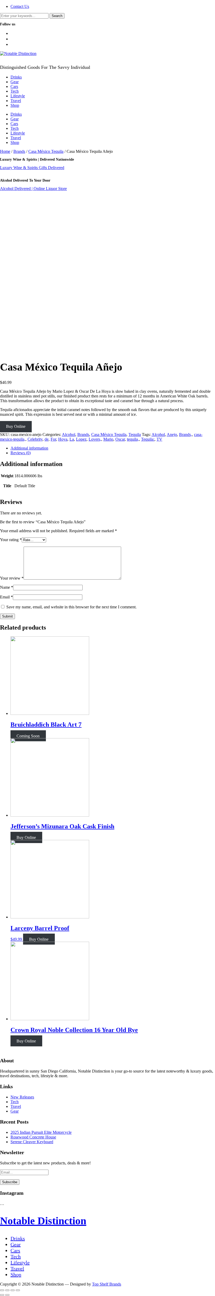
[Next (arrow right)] (7, 1295)
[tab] (112, 448)
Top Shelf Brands (106, 1284)
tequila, (133, 439)
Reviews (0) (20, 453)
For (53, 439)
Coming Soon (28, 735)
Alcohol (68, 434)
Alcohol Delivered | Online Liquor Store (33, 188)
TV (159, 439)
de (47, 439)
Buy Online (15, 426)
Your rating (11, 539)
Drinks (16, 77)
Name (6, 587)
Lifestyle (17, 96)
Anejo (172, 434)
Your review (12, 578)
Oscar (120, 439)
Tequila (134, 434)
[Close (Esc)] (2, 1290)
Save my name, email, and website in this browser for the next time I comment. (71, 607)
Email (6, 597)
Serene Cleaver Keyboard (31, 1142)
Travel (15, 100)
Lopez (81, 439)
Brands (19, 151)
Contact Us (19, 6)
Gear (14, 82)
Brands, (185, 434)
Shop (14, 105)
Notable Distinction (43, 1221)
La (71, 439)
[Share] (7, 1290)
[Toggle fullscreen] (12, 1290)
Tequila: (147, 439)
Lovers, (95, 439)
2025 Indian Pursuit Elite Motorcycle (41, 1132)
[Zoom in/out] (18, 1290)
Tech (14, 91)
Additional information (29, 448)
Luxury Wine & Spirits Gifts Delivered (32, 167)
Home (5, 151)
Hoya (62, 439)
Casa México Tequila (45, 151)
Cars (14, 86)
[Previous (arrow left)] (2, 1295)
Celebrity (35, 439)
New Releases (22, 1097)
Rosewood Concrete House (33, 1137)
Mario (108, 439)
